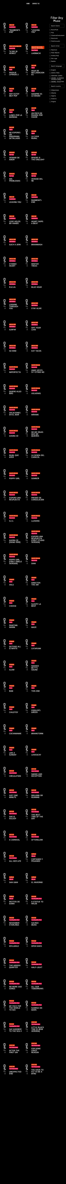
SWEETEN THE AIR (35, 584)
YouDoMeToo (12, 27)
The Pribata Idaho (36, 1024)
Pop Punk (34, 65)
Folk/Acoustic (40, 48)
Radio (10, 69)
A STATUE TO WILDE (37, 902)
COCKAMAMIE (15, 733)
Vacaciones (12, 369)
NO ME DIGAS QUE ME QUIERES (37, 434)
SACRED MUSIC (34, 924)
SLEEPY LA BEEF (36, 605)
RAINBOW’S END (36, 201)
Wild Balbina (12, 241)
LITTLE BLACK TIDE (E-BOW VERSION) (37, 1029)
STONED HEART (12, 265)
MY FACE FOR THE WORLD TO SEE (15, 1008)
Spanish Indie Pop (13, 367)
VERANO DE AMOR (14, 158)
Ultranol (33, 856)
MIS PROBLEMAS (14, 180)
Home (28, 4)
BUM (11, 691)
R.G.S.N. (12, 287)
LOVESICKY (36, 755)
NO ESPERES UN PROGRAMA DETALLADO (14, 135)
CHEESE (12, 606)
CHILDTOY (13, 712)
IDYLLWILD (14, 946)
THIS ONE (35, 691)
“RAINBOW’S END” (14, 31)
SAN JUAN (13, 882)
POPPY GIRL (14, 478)
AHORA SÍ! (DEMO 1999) (14, 541)
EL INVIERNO (37, 882)
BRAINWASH (36, 244)
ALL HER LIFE (15, 861)
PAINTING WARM (13, 626)
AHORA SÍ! (13, 436)
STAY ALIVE (36, 308)
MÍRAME (35, 414)
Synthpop (34, 854)
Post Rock (11, 771)
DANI (33, 563)
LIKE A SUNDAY (12, 754)
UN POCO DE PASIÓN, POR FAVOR (37, 115)
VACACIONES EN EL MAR (15, 414)
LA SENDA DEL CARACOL (37, 456)
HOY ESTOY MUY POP (14, 95)
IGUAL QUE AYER (14, 456)
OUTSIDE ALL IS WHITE (15, 647)
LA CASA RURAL (35, 137)
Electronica (12, 67)
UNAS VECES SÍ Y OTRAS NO (37, 371)
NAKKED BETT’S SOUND (35, 668)
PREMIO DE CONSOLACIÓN (37, 499)
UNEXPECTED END (15, 1073)
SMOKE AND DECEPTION (36, 775)
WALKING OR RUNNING (37, 796)
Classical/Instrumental (37, 47)
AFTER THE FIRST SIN (14, 1051)
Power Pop (34, 1022)
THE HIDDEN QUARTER (14, 966)
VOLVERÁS (36, 393)
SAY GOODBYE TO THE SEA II (15, 1030)
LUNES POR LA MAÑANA (15, 116)
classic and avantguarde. (15, 46)
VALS (11, 584)
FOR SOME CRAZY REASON (36, 1050)
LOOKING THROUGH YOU (13, 306)
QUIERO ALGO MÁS (15, 392)
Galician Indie (12, 239)
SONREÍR (35, 478)
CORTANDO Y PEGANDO (37, 860)
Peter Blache (35, 50)
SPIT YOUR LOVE (36, 328)
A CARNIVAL (14, 840)
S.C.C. (11, 521)
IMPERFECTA (15, 372)
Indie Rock (11, 25)
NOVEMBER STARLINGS (14, 924)
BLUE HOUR (36, 287)
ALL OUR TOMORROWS (37, 987)
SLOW (11, 670)
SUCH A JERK (15, 244)
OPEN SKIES (36, 946)
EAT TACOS (36, 351)
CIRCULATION (15, 776)
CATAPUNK (36, 648)
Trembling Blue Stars (37, 898)
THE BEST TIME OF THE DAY (37, 817)
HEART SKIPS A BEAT (37, 222)
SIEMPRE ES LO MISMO (36, 95)
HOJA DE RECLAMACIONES (37, 72)
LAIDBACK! (36, 53)
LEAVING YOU (15, 202)
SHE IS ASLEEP (12, 817)
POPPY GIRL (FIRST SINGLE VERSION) (15, 561)
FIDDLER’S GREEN (35, 711)
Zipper (33, 67)
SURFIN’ (12, 329)
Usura (10, 581)
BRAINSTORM (37, 733)
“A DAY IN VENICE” (13, 52)
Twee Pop (34, 896)
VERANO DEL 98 (37, 180)
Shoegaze (11, 579)
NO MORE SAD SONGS (15, 987)
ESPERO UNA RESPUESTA (15, 499)
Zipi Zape (11, 154)
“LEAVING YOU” (35, 31)
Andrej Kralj (12, 48)
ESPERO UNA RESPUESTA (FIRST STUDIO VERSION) (37, 539)
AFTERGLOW (37, 840)
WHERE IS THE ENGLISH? (37, 158)
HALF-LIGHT (36, 967)
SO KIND (12, 351)
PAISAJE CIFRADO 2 (14, 73)
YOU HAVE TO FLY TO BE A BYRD (37, 1072)
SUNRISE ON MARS (36, 1009)
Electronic (34, 48)
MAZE (34, 627)
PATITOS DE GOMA (14, 902)
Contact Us (36, 4)
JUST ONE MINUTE (13, 796)
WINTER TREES (35, 265)
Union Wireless (13, 773)
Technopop (11, 152)
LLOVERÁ (35, 521)
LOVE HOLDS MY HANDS (14, 222)
